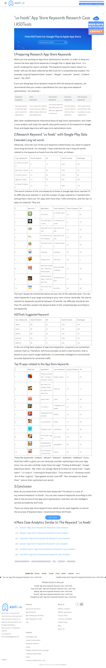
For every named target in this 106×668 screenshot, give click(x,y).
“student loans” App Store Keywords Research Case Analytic (47, 549)
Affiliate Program (64, 609)
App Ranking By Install (33, 619)
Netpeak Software (32, 643)
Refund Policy (63, 622)
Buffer (63, 573)
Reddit (44, 573)
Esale (28, 657)
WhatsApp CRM (31, 637)
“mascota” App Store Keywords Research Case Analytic (45, 538)
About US (61, 629)
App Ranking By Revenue (35, 615)
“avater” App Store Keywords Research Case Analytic (44, 527)
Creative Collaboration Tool (35, 660)
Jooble (28, 647)
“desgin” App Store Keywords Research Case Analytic (44, 533)
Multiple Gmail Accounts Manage (37, 650)
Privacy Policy (63, 615)
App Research (31, 612)
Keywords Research (33, 609)
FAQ (27, 622)
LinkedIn (71, 573)
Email (57, 573)
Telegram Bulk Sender (34, 654)
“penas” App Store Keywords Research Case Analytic (44, 543)
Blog (59, 626)
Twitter (37, 573)
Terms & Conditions (65, 619)
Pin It (78, 573)
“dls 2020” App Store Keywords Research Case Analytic (45, 554)
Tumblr (51, 573)
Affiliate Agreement (65, 612)
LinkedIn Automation (33, 640)
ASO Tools (53, 517)
